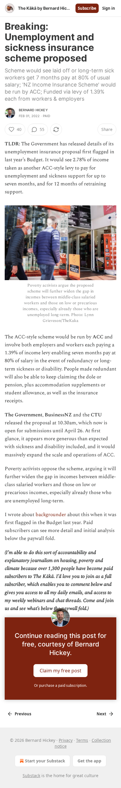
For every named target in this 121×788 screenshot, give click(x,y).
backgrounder (51, 514)
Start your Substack (45, 761)
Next (101, 713)
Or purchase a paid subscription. (60, 685)
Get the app (89, 761)
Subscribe (87, 8)
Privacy (66, 740)
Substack (31, 775)
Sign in (108, 8)
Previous (23, 713)
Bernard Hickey (33, 110)
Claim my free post (60, 670)
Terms (82, 740)
